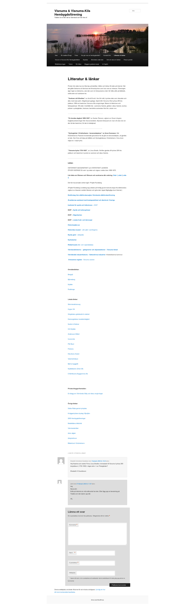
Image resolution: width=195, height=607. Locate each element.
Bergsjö (70, 274)
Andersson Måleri (74, 334)
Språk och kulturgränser (81, 210)
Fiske (76, 55)
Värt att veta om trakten (114, 60)
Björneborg (71, 279)
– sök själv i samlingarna (82, 230)
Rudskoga (71, 289)
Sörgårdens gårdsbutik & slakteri (78, 314)
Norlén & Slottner (73, 324)
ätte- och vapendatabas (80, 245)
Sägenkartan (77, 215)
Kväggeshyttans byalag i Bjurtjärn (79, 413)
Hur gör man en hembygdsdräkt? (90, 55)
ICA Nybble (71, 329)
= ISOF (83, 205)
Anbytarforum (72, 438)
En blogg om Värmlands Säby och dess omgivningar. (85, 393)
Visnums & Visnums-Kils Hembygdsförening (72, 12)
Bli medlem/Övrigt (66, 55)
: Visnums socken (81, 259)
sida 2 (120, 175)
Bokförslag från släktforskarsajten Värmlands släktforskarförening (91, 195)
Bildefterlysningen (60, 64)
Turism (71, 64)
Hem (56, 55)
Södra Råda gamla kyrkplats (77, 408)
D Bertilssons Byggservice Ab (78, 374)
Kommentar (73, 524)
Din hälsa (78, 64)
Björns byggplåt (73, 364)
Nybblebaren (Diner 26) (75, 369)
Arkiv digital (71, 433)
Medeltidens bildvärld (75, 423)
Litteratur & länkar (119, 55)
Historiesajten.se (74, 225)
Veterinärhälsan (73, 359)
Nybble (70, 284)
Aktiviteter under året (97, 60)
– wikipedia (76, 235)
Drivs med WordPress (97, 600)
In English (105, 64)
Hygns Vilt (71, 309)
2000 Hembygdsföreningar (76, 418)
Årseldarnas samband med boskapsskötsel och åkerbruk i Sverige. (91, 200)
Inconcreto (71, 339)
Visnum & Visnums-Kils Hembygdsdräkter (67, 60)
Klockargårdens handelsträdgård (78, 319)
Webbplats (72, 573)
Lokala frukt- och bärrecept (83, 220)
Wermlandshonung (74, 304)
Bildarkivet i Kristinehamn (76, 443)
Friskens (71, 349)
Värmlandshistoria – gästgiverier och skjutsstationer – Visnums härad (93, 249)
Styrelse (85, 60)
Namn (72, 552)
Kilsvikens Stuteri (73, 354)
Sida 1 (115, 175)
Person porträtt (128, 60)
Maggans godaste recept (91, 64)
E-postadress (73, 562)
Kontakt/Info (107, 55)
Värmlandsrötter (73, 428)
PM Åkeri (71, 344)
